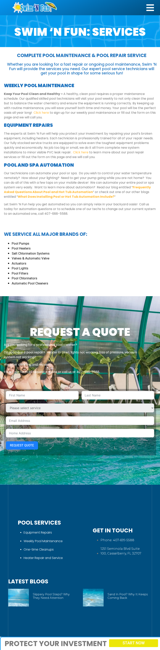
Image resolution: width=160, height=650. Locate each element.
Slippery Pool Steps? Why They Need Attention (51, 596)
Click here (41, 112)
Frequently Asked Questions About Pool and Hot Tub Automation (77, 189)
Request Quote (22, 445)
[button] (150, 7)
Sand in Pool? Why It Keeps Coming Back (128, 596)
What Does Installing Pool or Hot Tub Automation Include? (66, 196)
